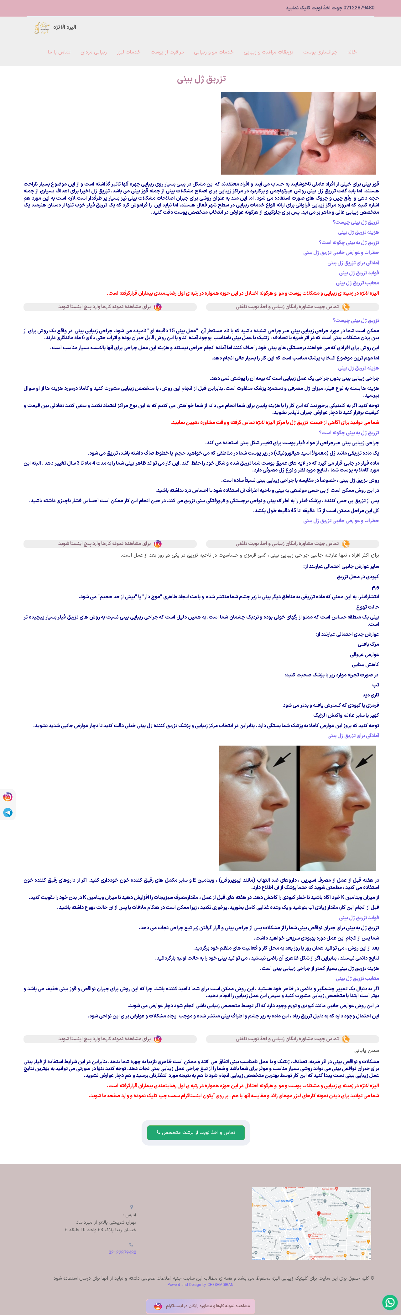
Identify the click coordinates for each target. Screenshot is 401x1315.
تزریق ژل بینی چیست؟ (356, 222)
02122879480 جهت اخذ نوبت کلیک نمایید (330, 8)
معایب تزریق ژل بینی (357, 283)
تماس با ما (59, 52)
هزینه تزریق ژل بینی (358, 232)
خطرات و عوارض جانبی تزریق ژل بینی (341, 253)
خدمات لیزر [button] (129, 52)
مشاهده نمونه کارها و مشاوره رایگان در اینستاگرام (207, 1306)
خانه (352, 52)
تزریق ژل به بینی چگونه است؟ (349, 243)
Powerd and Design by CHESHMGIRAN (200, 1285)
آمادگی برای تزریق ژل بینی (353, 263)
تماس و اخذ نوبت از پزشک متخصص (198, 1132)
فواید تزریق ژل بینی (359, 273)
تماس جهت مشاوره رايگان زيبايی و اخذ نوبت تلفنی (287, 307)
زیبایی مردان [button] (94, 52)
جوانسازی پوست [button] (320, 52)
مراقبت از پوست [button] (167, 52)
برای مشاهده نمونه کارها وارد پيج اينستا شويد (104, 307)
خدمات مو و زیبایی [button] (214, 52)
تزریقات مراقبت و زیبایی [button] (268, 52)
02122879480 (122, 1252)
